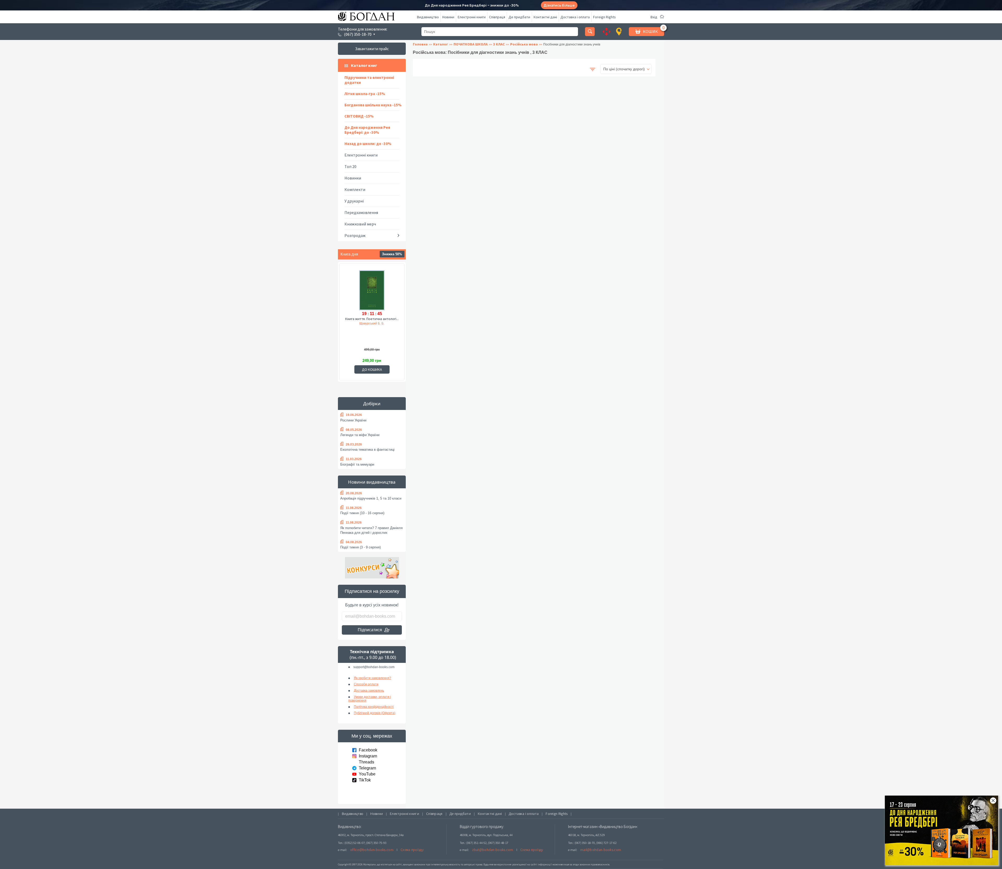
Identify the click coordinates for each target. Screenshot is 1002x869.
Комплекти (354, 189)
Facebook (368, 750)
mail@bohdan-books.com (600, 849)
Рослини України (353, 420)
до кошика (372, 369)
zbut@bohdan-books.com (492, 849)
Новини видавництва (372, 482)
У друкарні (354, 201)
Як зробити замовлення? (372, 678)
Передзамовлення (361, 212)
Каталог (440, 44)
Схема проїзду (412, 849)
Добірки (371, 404)
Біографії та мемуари (357, 464)
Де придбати (519, 17)
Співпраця (497, 17)
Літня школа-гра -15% (364, 93)
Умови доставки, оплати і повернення (369, 698)
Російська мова (524, 44)
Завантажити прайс (372, 48)
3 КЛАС (499, 44)
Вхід (654, 17)
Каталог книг (364, 65)
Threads (366, 762)
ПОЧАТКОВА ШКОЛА (471, 44)
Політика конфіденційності (374, 707)
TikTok (365, 780)
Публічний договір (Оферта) (374, 713)
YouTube (367, 774)
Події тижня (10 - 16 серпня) (362, 513)
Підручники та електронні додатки (369, 80)
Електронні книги (472, 17)
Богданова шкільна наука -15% (373, 104)
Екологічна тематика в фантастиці (367, 449)
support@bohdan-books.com (374, 667)
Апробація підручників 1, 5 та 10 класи (370, 498)
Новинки (352, 178)
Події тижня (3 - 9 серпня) (360, 547)
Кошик (650, 31)
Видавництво (428, 17)
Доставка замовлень (369, 690)
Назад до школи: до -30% (367, 143)
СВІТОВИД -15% (359, 116)
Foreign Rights (604, 17)
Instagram (368, 756)
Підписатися (370, 630)
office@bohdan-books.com (371, 849)
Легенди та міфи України (359, 435)
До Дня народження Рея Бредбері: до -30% (367, 130)
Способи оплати (366, 684)
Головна (420, 44)
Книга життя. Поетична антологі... (372, 318)
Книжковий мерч (360, 224)
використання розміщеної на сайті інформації (523, 864)
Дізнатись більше (559, 5)
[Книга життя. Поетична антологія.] (372, 289)
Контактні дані (545, 17)
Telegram (367, 768)
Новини (448, 17)
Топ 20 (350, 166)
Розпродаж (355, 235)
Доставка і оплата (575, 17)
